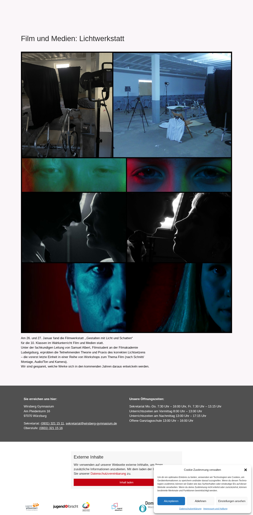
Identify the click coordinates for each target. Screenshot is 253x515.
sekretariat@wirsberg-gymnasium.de (91, 423)
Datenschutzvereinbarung (108, 473)
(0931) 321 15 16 (51, 428)
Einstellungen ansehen (231, 501)
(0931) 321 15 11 (52, 423)
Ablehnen (200, 501)
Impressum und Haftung (215, 508)
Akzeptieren (171, 501)
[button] (245, 470)
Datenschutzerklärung (190, 508)
